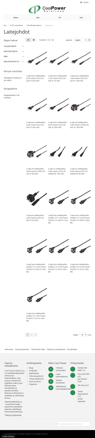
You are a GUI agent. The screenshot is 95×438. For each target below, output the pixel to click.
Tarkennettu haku (38, 349)
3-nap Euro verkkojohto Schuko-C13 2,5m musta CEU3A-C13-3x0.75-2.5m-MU (36, 268)
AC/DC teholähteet (16, 25)
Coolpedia (33, 370)
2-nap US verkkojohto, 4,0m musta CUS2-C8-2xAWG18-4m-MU (79, 171)
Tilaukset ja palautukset (56, 349)
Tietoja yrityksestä (36, 379)
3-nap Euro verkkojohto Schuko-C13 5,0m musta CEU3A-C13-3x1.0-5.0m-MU (80, 268)
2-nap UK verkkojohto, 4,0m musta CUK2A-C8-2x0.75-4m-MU (35, 171)
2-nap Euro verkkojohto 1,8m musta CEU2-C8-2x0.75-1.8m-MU (79, 78)
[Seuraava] (36, 335)
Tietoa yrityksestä (13, 415)
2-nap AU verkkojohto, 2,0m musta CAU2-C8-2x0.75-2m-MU (35, 217)
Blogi (31, 368)
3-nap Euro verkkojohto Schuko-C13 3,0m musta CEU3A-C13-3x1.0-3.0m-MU (58, 268)
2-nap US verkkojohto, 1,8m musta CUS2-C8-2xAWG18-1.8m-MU (57, 171)
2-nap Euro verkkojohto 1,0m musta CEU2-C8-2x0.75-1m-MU (57, 78)
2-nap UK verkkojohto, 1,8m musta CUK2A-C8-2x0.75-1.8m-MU (79, 124)
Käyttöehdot (34, 373)
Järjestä (69, 40)
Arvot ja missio (35, 381)
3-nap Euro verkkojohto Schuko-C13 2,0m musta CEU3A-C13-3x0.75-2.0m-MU (80, 219)
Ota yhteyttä (72, 349)
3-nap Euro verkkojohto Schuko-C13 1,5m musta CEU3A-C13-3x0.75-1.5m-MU (58, 219)
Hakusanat (9, 349)
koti (5, 25)
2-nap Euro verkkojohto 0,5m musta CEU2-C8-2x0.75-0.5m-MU (35, 78)
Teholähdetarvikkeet (34, 25)
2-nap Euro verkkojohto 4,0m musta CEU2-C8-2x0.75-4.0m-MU (57, 124)
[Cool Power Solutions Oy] (47, 9)
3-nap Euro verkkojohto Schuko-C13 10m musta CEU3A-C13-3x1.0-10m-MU (35, 317)
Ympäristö (33, 384)
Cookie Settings (8, 436)
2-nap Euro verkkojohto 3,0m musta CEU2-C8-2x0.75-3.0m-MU (35, 124)
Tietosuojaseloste (22, 349)
